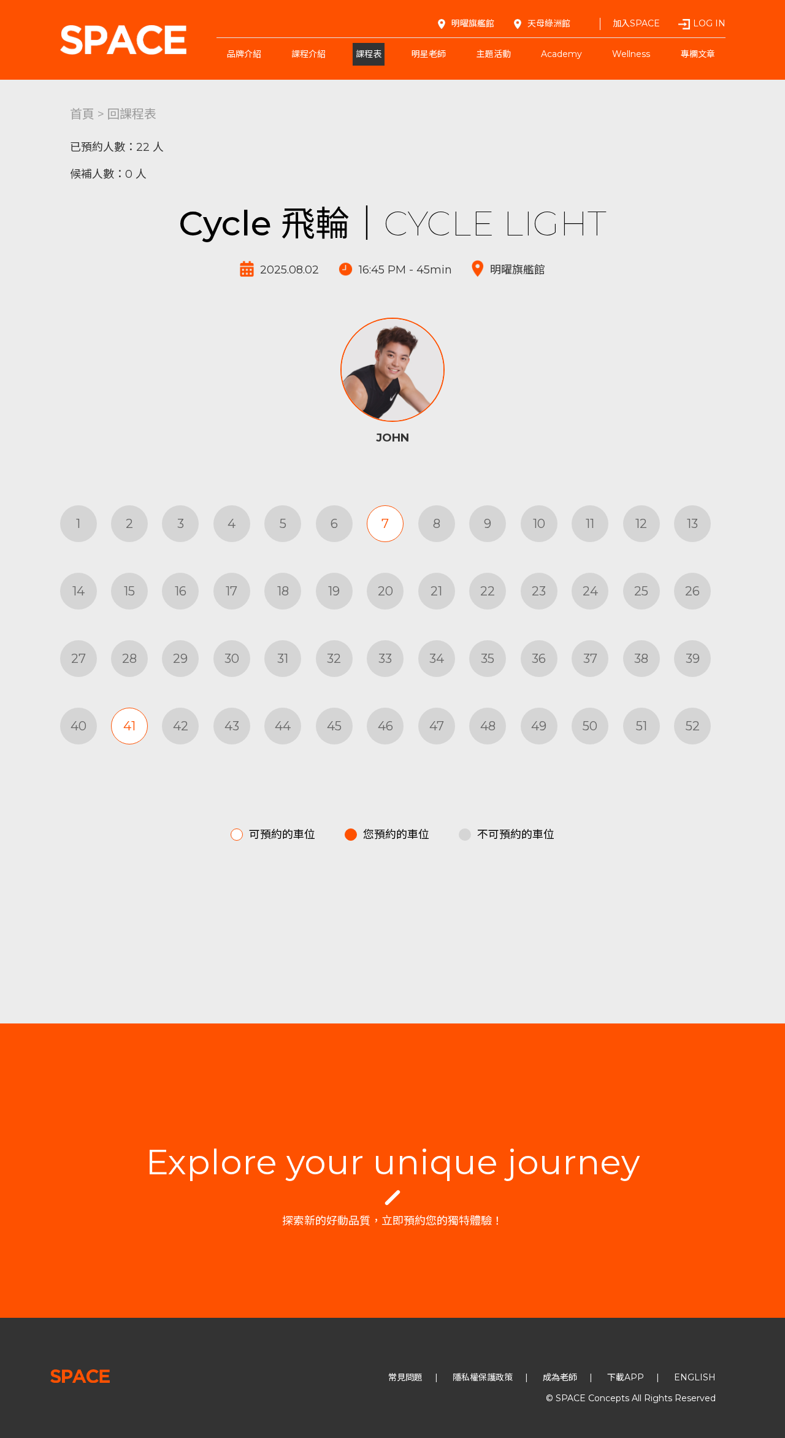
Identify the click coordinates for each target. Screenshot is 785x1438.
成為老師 (560, 1377)
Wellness (631, 53)
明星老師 (429, 53)
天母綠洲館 (548, 23)
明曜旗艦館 (472, 23)
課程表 (368, 53)
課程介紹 (308, 53)
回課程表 (131, 114)
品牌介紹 (244, 53)
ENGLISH (695, 1377)
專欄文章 (698, 53)
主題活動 (494, 53)
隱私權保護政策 (483, 1377)
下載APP (625, 1377)
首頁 (82, 114)
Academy (561, 53)
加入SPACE (636, 23)
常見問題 (405, 1377)
